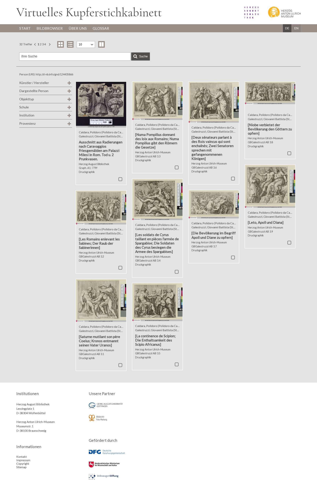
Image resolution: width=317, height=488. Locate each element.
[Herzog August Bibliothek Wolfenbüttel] (247, 17)
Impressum (23, 460)
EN (296, 28)
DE (287, 28)
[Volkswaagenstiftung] (122, 479)
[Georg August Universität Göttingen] (122, 408)
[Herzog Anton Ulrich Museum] (280, 17)
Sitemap (21, 467)
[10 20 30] (86, 44)
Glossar (101, 28)
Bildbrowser (50, 28)
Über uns (78, 28)
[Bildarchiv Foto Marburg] (122, 420)
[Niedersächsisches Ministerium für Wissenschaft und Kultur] (122, 467)
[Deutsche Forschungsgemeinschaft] (122, 455)
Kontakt (21, 456)
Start (25, 28)
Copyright (22, 463)
